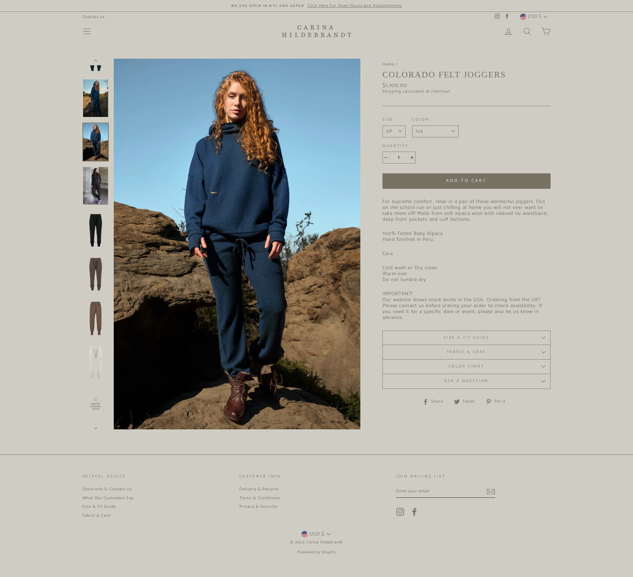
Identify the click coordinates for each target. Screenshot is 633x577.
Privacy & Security (258, 506)
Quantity (395, 146)
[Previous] (95, 62)
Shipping (391, 91)
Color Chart (466, 366)
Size (388, 120)
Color (420, 120)
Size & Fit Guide (466, 338)
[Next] (95, 426)
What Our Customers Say (108, 498)
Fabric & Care (466, 352)
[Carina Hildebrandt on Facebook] (414, 512)
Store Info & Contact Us (107, 489)
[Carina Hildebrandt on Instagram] (400, 512)
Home (388, 64)
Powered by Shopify (316, 552)
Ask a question (466, 381)
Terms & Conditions (259, 498)
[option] (316, 5)
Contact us (93, 17)
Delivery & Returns (259, 489)
